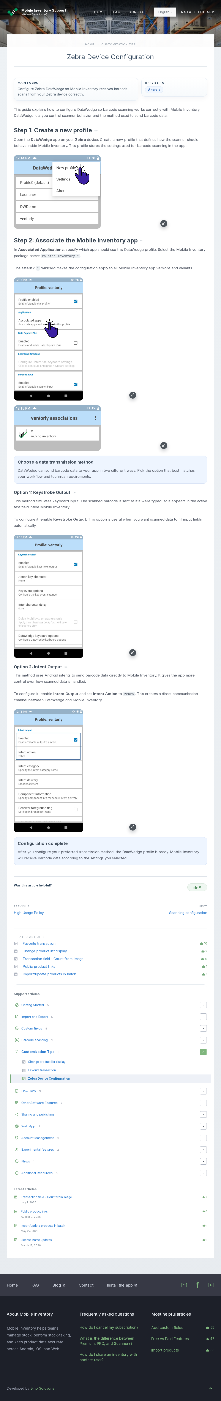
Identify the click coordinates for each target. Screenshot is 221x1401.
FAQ (117, 12)
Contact (138, 12)
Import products (165, 1350)
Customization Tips (118, 44)
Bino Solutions (42, 1388)
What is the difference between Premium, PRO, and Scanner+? (107, 1341)
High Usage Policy (29, 913)
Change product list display (45, 951)
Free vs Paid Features (170, 1338)
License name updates (36, 1240)
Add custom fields (167, 1327)
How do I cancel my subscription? (109, 1327)
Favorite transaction (39, 943)
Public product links (34, 1211)
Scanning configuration (188, 913)
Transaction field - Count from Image (46, 1197)
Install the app (197, 12)
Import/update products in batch (43, 1225)
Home (99, 12)
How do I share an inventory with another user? (108, 1357)
